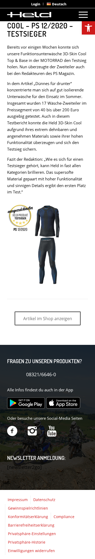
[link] (88, 28)
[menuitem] (35, 4)
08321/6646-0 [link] (41, 374)
